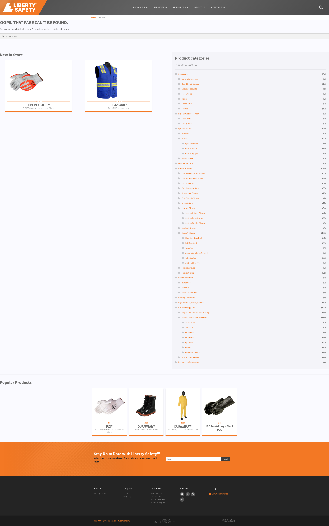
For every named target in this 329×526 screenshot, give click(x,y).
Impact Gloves (188, 203)
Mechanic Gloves (189, 228)
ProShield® (190, 337)
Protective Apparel (186, 307)
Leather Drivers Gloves (195, 213)
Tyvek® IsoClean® (192, 352)
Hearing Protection (186, 297)
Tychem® (189, 342)
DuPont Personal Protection (194, 317)
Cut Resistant (191, 243)
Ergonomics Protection (188, 113)
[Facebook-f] (188, 494)
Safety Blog (127, 496)
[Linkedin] (182, 494)
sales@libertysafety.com (118, 520)
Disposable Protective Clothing (195, 312)
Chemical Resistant (193, 238)
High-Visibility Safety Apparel (191, 302)
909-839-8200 (100, 520)
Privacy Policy (156, 493)
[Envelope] (182, 499)
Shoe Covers (187, 103)
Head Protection (185, 277)
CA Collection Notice (158, 499)
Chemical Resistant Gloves (193, 173)
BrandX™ (185, 133)
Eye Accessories (192, 143)
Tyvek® (188, 347)
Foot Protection (185, 163)
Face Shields (187, 93)
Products (139, 7)
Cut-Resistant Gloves (191, 188)
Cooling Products (189, 88)
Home (93, 17)
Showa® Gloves (188, 233)
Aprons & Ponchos (190, 79)
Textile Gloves (188, 272)
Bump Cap (186, 282)
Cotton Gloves (188, 183)
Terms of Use (156, 496)
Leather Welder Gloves (195, 223)
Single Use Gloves (192, 262)
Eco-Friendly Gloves (190, 198)
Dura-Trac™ (190, 327)
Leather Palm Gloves (194, 218)
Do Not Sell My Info (158, 502)
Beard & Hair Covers (190, 84)
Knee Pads (186, 118)
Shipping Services (100, 493)
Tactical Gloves (188, 267)
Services (159, 7)
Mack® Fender (188, 158)
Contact (216, 7)
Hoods (184, 98)
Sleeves (185, 108)
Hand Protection (185, 168)
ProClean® (189, 332)
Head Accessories (189, 292)
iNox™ (184, 138)
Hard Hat (186, 287)
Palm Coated (190, 258)
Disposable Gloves (190, 193)
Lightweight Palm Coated (196, 253)
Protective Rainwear (191, 357)
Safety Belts (187, 123)
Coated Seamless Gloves (192, 178)
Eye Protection (184, 128)
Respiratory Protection (188, 362)
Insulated (189, 248)
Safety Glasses (191, 148)
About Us (199, 7)
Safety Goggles (191, 153)
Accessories (183, 74)
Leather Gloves (188, 208)
